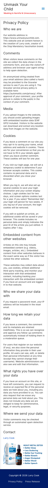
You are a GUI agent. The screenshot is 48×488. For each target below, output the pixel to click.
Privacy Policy (15, 481)
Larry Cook (8, 438)
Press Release (32, 481)
